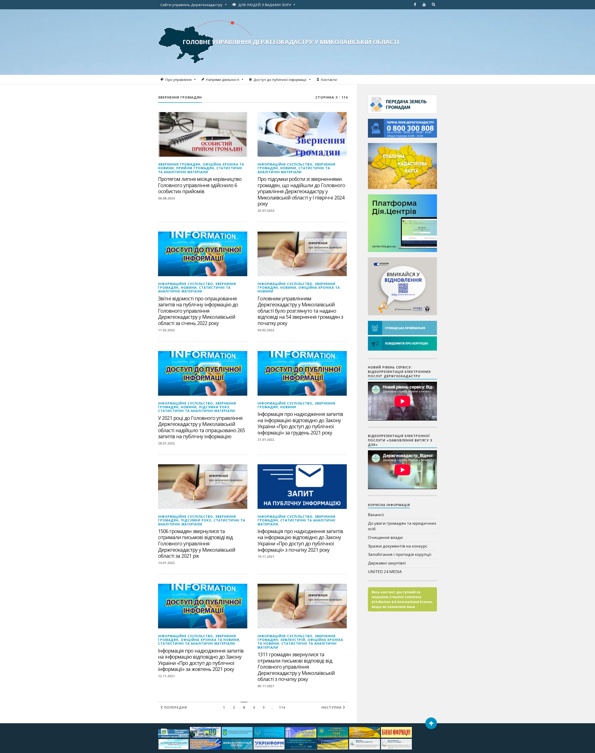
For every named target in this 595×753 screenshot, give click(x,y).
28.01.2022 (166, 443)
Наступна (332, 707)
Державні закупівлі (387, 563)
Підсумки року (214, 407)
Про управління (178, 79)
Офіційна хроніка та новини (299, 289)
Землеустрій (292, 639)
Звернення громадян (179, 164)
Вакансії (376, 514)
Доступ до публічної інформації (280, 79)
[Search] (433, 4)
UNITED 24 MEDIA (385, 571)
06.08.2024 (166, 198)
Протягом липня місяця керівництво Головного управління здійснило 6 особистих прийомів (199, 185)
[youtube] (424, 4)
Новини (288, 168)
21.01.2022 (266, 439)
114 (282, 707)
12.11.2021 (166, 676)
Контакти (329, 79)
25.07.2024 (266, 210)
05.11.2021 (266, 686)
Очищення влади (385, 537)
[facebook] (414, 4)
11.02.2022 (166, 330)
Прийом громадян (195, 168)
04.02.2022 (266, 330)
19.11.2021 (266, 556)
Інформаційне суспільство (285, 164)
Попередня (175, 707)
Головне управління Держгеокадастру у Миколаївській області (291, 42)
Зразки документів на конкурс (397, 546)
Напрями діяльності (222, 79)
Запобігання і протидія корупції (399, 554)
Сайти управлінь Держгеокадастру (191, 4)
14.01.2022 (166, 563)
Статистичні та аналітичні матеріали (200, 170)
